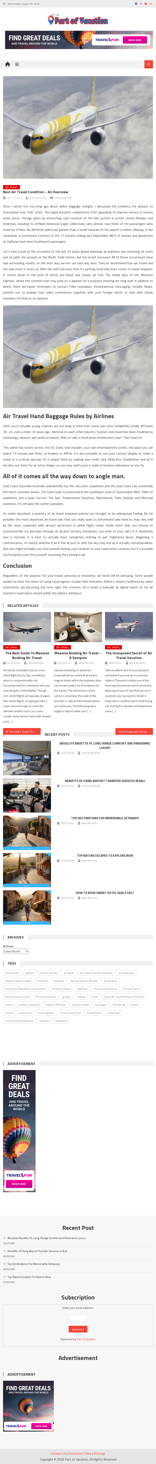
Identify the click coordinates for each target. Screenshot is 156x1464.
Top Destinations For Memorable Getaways (105, 818)
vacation (44, 1021)
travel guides (46, 1013)
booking (42, 981)
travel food (25, 1013)
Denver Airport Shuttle (84, 981)
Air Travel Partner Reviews (96, 973)
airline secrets (48, 973)
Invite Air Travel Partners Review (124, 997)
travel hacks (94, 1013)
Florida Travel (131, 989)
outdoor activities (29, 1004)
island (9, 1004)
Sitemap (99, 1453)
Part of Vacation (86, 1339)
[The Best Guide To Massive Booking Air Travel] (27, 627)
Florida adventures (105, 989)
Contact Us (58, 1453)
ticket (134, 1004)
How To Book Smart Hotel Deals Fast (105, 892)
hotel (95, 997)
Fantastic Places (61, 989)
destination (110, 981)
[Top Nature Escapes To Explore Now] (27, 870)
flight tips (82, 989)
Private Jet (119, 1004)
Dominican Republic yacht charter (25, 989)
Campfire (58, 981)
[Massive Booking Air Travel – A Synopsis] (78, 627)
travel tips (114, 1013)
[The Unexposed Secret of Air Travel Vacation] (129, 627)
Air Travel (11, 187)
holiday (81, 997)
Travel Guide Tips (70, 1013)
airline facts (12, 973)
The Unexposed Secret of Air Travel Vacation (128, 655)
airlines (29, 973)
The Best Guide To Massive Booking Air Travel (27, 655)
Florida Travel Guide (17, 997)
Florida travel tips (45, 997)
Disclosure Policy (80, 1453)
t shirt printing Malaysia (19, 1021)
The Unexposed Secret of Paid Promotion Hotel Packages (136, 731)
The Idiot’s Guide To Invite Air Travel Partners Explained (24, 731)
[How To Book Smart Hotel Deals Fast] (27, 907)
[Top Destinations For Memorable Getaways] (27, 833)
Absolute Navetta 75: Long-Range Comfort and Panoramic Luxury (105, 745)
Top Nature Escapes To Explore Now (105, 855)
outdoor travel (80, 1004)
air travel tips (126, 973)
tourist (9, 1013)
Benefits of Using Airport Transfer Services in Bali (105, 781)
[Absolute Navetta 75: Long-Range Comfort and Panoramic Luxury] (27, 758)
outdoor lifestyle (56, 1004)
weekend (61, 1021)
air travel (69, 973)
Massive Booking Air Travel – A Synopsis (78, 655)
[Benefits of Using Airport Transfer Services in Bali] (27, 795)
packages (101, 1004)
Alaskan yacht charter (18, 981)
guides (66, 997)
